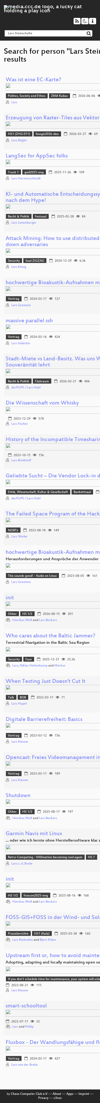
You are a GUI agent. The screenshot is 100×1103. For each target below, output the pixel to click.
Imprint (83, 1094)
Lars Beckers (48, 620)
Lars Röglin (19, 140)
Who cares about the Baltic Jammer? (50, 636)
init (10, 598)
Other (12, 614)
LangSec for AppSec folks (37, 156)
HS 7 (91, 857)
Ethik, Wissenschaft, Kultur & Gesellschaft (38, 492)
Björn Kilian (48, 940)
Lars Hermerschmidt (26, 178)
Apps (69, 1094)
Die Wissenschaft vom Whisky (42, 403)
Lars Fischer (19, 424)
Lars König (18, 267)
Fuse (28, 659)
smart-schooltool (26, 1006)
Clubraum (42, 381)
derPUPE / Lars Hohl (26, 387)
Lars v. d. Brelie (22, 864)
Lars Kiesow (19, 742)
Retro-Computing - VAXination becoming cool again (45, 857)
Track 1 (13, 172)
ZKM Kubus (59, 96)
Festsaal (40, 217)
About (57, 1094)
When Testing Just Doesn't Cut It (45, 682)
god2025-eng (34, 172)
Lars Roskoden (22, 940)
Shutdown (18, 796)
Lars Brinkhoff (21, 460)
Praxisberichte (18, 934)
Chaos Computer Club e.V (29, 1094)
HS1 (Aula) (41, 934)
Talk (11, 697)
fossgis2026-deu (47, 134)
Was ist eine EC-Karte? (33, 80)
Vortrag (13, 299)
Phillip (29, 1027)
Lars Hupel (19, 704)
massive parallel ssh (29, 321)
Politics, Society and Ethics (26, 96)
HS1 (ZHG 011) (19, 134)
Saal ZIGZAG (34, 261)
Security (14, 261)
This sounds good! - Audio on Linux (32, 576)
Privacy (43, 1098)
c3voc (58, 1098)
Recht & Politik (18, 217)
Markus (59, 666)
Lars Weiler (19, 536)
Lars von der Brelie (24, 1065)
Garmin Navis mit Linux (34, 834)
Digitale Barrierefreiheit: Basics (44, 720)
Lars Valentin (20, 343)
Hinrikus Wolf (22, 620)
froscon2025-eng (36, 896)
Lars (14, 102)
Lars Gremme (21, 305)
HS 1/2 (27, 614)
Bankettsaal (82, 492)
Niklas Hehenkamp (33, 666)
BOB (23, 697)
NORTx (13, 530)
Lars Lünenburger (23, 223)
